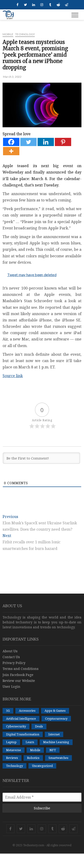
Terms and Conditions (20, 668)
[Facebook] (11, 142)
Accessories (27, 710)
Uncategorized (42, 766)
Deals (39, 726)
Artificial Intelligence (21, 718)
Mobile (8, 34)
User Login (11, 686)
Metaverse (13, 750)
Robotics (33, 758)
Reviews (12, 758)
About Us (10, 651)
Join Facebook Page (18, 674)
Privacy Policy (14, 663)
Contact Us (11, 657)
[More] (11, 151)
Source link (13, 375)
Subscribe (42, 808)
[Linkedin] (46, 142)
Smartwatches (58, 758)
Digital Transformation (22, 734)
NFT (52, 750)
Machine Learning (56, 742)
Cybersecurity (16, 726)
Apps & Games (55, 710)
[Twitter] (28, 142)
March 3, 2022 (12, 76)
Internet (54, 734)
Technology (25, 34)
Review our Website (19, 680)
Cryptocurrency (56, 718)
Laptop (11, 742)
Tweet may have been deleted (31, 274)
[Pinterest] (63, 142)
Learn (30, 742)
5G (8, 710)
